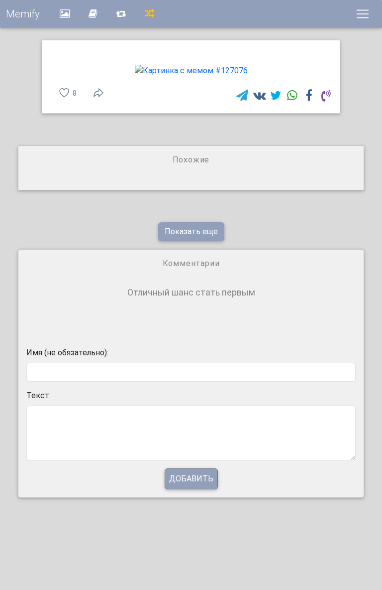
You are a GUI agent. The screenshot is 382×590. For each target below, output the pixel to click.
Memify (23, 14)
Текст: (38, 395)
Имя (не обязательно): (67, 352)
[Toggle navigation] (362, 13)
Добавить (191, 478)
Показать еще (191, 231)
